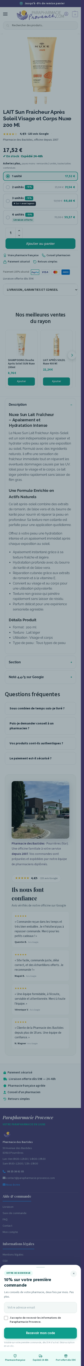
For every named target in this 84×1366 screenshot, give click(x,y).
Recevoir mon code (40, 1333)
